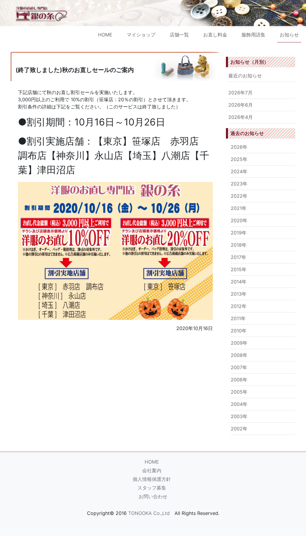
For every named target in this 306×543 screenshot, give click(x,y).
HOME (105, 35)
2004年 (239, 404)
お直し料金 (215, 35)
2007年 (239, 367)
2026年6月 (240, 105)
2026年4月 (240, 117)
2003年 (239, 416)
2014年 (239, 282)
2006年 (239, 380)
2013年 (239, 294)
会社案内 (151, 470)
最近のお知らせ (245, 76)
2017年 (238, 257)
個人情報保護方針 (152, 479)
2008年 (239, 355)
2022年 (239, 196)
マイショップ (141, 35)
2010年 (239, 331)
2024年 (239, 171)
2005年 (239, 392)
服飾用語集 (253, 35)
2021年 (239, 208)
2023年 (239, 184)
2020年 (239, 220)
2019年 (239, 233)
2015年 (239, 269)
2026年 (239, 147)
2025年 (239, 159)
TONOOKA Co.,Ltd (149, 513)
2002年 (239, 429)
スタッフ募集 (151, 488)
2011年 (238, 318)
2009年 (239, 343)
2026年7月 (240, 93)
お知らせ (289, 35)
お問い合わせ (153, 496)
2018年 (239, 245)
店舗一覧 (179, 35)
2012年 (239, 306)
